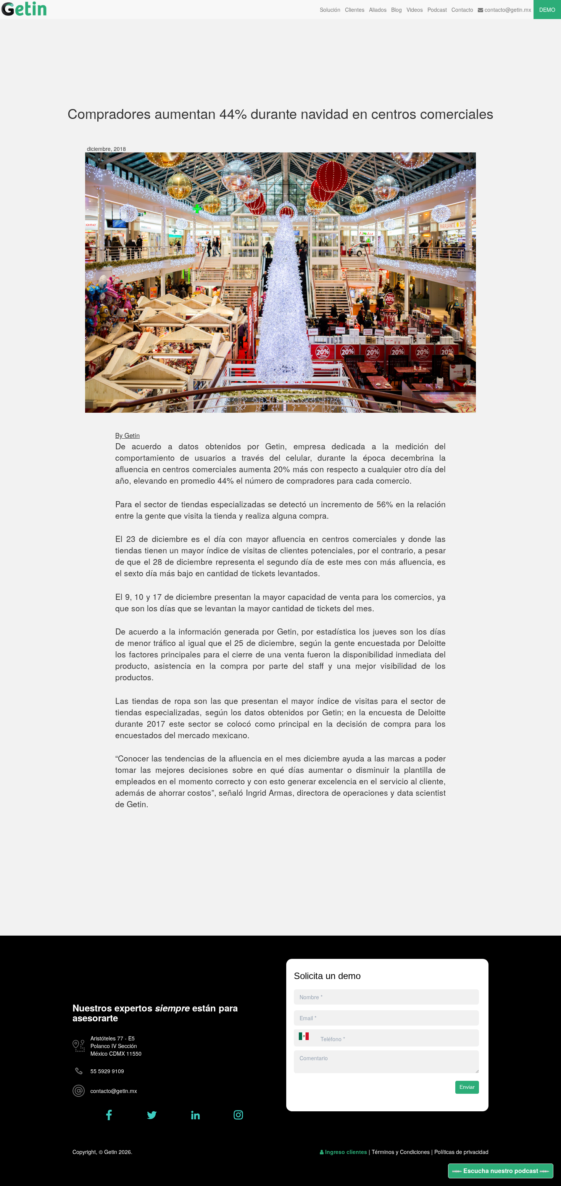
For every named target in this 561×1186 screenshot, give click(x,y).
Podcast (437, 9)
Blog (396, 9)
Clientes (354, 9)
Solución (330, 9)
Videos (414, 9)
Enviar (467, 1087)
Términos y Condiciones (401, 1152)
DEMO (547, 9)
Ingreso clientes (346, 1152)
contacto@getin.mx (507, 9)
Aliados (378, 9)
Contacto (462, 9)
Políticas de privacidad (461, 1152)
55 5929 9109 (107, 1071)
